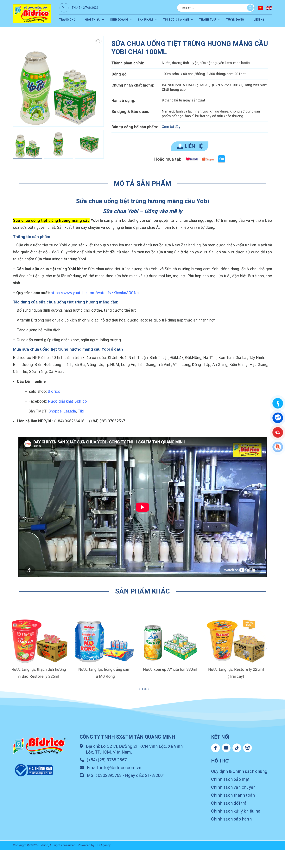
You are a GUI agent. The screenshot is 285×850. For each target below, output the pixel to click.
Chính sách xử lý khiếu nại (236, 811)
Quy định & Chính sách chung (239, 771)
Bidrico (54, 391)
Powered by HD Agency (94, 845)
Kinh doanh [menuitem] (116, 19)
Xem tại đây (171, 127)
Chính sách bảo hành (231, 819)
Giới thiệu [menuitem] (91, 19)
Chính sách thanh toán (233, 795)
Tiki (81, 411)
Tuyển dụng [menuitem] (232, 19)
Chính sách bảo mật (230, 779)
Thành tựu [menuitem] (205, 19)
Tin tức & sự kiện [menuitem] (173, 19)
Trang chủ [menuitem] (68, 19)
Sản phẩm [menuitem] (142, 19)
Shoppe (55, 411)
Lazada (69, 411)
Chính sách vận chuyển (233, 787)
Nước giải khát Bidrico (67, 401)
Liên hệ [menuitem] (253, 19)
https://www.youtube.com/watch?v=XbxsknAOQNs (95, 292)
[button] (97, 81)
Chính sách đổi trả (229, 803)
